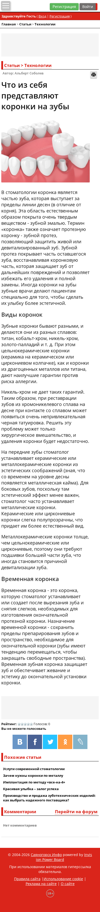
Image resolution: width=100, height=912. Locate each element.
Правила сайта (27, 878)
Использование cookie (63, 878)
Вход (42, 16)
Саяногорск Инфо (46, 854)
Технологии (45, 24)
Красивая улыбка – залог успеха (31, 789)
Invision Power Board (64, 857)
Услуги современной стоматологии (34, 769)
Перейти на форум (76, 811)
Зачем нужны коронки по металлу (33, 775)
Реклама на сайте (41, 883)
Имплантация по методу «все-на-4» (34, 782)
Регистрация (64, 6)
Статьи (25, 24)
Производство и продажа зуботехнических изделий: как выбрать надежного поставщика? (49, 797)
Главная (9, 24)
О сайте (68, 883)
